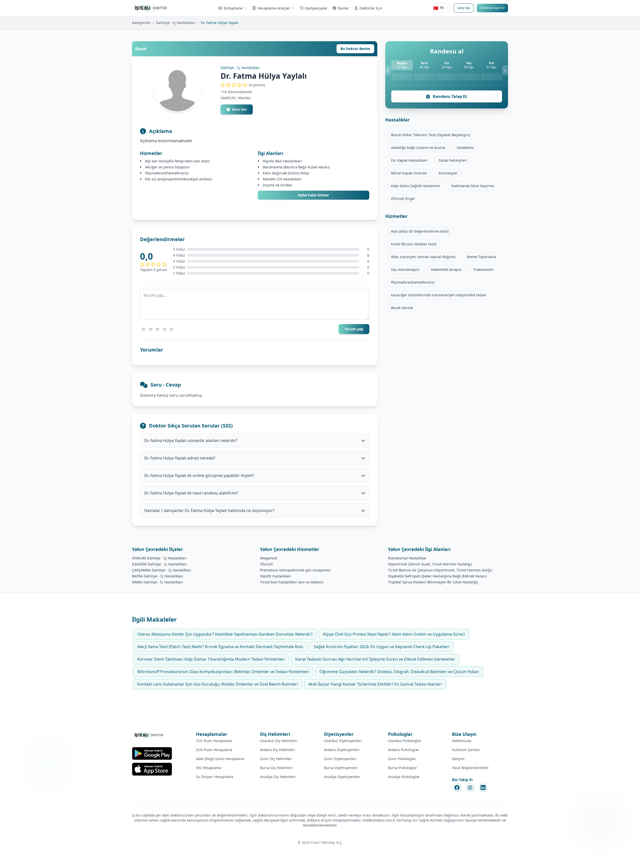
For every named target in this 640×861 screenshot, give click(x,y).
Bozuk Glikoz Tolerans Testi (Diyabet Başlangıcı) (430, 134)
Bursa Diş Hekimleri (276, 767)
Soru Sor (239, 109)
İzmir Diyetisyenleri (340, 758)
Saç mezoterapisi (405, 269)
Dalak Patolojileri (453, 160)
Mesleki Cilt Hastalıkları (282, 179)
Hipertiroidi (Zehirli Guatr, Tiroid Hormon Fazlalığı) (430, 564)
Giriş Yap (464, 7)
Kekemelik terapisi (446, 269)
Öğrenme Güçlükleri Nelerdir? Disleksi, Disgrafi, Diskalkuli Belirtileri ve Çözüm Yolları (399, 671)
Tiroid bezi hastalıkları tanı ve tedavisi (292, 582)
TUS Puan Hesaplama (214, 740)
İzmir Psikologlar (402, 758)
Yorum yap (353, 329)
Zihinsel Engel (403, 198)
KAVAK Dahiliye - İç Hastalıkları (157, 582)
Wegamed (268, 558)
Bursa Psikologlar (402, 767)
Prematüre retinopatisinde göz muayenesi (295, 570)
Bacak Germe (402, 307)
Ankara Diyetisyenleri (342, 749)
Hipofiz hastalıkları (275, 576)
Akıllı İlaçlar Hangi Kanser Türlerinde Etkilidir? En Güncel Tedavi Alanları (375, 684)
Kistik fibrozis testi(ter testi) (413, 244)
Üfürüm (266, 564)
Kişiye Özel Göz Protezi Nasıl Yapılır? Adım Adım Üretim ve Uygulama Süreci (394, 634)
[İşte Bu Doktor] (149, 735)
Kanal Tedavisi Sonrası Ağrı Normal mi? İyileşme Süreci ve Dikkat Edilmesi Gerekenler (375, 659)
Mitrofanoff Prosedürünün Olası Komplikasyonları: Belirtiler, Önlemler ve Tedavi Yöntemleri (223, 671)
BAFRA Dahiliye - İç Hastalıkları (157, 576)
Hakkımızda (461, 740)
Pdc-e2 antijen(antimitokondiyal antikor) (178, 179)
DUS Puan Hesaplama (214, 749)
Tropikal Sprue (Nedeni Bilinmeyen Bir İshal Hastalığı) (433, 582)
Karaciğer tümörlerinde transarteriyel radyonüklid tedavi (438, 295)
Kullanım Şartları (466, 749)
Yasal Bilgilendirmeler (470, 767)
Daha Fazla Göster (313, 195)
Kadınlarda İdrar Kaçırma (472, 185)
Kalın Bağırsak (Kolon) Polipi (286, 173)
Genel (140, 48)
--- (402, 76)
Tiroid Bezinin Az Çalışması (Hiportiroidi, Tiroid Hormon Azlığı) (440, 570)
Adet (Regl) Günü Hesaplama (220, 758)
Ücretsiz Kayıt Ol (492, 7)
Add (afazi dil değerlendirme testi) (419, 231)
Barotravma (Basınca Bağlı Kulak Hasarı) (296, 167)
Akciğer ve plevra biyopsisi (167, 167)
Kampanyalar (316, 8)
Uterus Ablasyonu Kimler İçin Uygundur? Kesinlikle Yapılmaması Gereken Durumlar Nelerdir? (224, 634)
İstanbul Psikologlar (404, 740)
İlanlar (343, 8)
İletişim (458, 758)
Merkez (244, 97)
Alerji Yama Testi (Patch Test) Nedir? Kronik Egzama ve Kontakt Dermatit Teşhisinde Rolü (220, 646)
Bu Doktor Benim (355, 48)
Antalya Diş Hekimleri (278, 776)
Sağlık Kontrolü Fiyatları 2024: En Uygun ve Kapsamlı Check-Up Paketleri (381, 646)
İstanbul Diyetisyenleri (343, 740)
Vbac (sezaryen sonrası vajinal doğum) (423, 256)
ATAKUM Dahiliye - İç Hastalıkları (159, 558)
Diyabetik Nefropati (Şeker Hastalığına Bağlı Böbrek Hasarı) (437, 576)
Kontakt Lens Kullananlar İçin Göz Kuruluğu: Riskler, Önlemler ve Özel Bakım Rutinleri (217, 684)
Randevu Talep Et (449, 96)
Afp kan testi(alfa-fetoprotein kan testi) (177, 161)
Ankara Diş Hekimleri (277, 749)
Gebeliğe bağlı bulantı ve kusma (418, 147)
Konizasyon (448, 173)
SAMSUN (227, 97)
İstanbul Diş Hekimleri (278, 740)
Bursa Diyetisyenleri (341, 767)
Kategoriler (141, 22)
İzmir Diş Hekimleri (276, 758)
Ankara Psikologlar (403, 749)
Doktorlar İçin (371, 8)
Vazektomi (465, 147)
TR (438, 8)
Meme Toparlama (481, 256)
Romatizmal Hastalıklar (407, 558)
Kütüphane (233, 8)
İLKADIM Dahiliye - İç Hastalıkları (159, 564)
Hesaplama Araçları (274, 8)
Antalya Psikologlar (404, 776)
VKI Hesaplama (208, 767)
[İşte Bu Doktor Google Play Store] (152, 753)
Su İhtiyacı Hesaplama (214, 776)
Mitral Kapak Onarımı (409, 173)
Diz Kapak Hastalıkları (409, 160)
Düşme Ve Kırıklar (277, 185)
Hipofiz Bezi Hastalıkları (282, 161)
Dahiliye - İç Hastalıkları (176, 22)
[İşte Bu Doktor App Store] (152, 769)
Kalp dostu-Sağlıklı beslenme (415, 185)
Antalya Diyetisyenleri (342, 776)
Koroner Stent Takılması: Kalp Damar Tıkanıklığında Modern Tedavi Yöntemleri (211, 659)
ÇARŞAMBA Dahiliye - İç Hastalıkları (161, 570)
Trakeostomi (483, 269)
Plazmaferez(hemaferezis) (166, 173)
